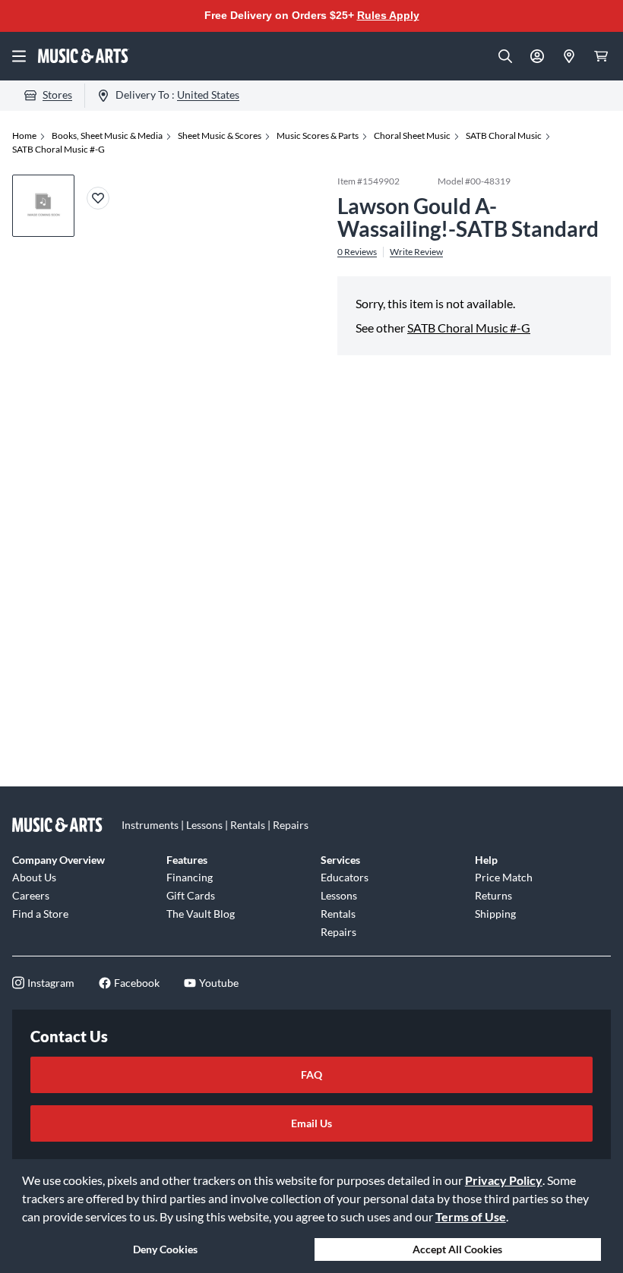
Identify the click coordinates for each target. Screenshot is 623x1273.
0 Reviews (357, 252)
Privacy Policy (503, 1180)
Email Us (311, 1123)
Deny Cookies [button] (165, 1249)
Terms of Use (470, 1216)
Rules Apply (388, 15)
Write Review (416, 252)
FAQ (311, 1074)
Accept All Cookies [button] (457, 1249)
